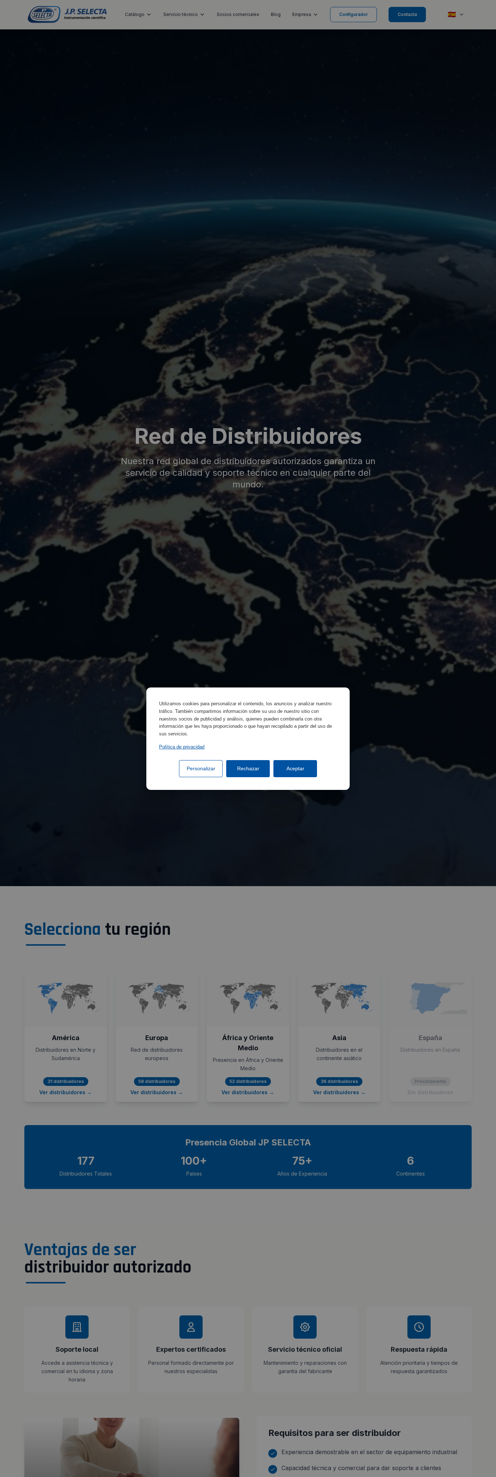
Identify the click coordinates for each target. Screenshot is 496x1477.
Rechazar (248, 768)
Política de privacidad (181, 746)
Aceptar (295, 768)
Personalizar (201, 768)
